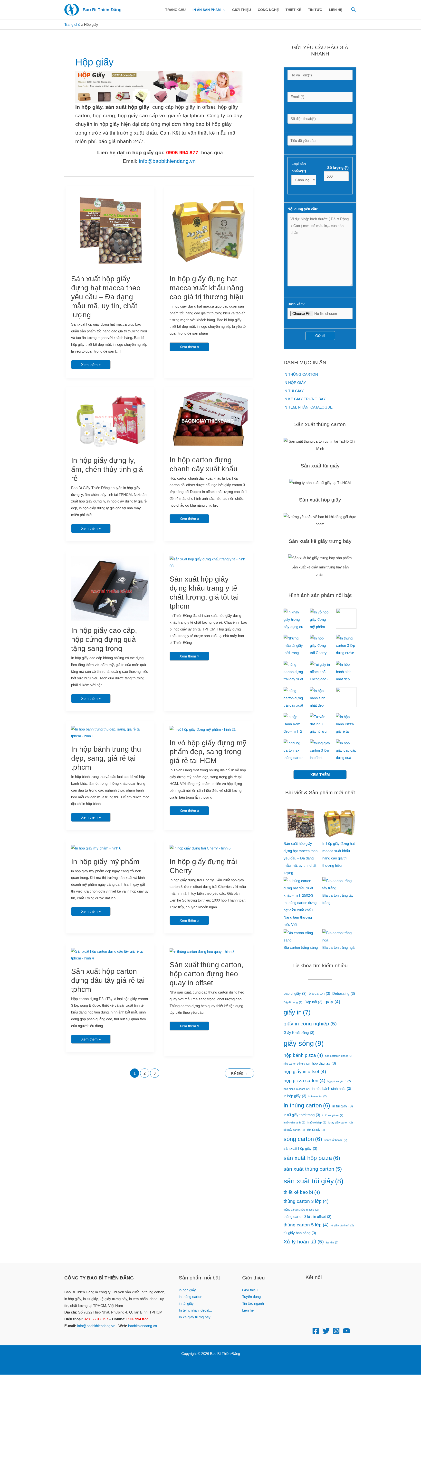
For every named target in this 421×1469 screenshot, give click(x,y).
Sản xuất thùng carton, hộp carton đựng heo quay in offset (206, 974)
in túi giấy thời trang (302, 1115)
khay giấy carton (340, 1122)
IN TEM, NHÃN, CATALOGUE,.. (309, 407)
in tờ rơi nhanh (294, 1122)
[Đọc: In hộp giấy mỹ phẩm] (96, 848)
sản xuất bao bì (335, 1140)
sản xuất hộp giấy (300, 1148)
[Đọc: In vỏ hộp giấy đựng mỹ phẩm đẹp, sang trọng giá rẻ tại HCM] (203, 729)
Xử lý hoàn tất (304, 1242)
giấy (332, 1001)
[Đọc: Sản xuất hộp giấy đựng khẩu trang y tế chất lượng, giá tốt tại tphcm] (209, 562)
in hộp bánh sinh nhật (331, 1088)
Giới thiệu (250, 1290)
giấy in (297, 1012)
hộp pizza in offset (297, 1088)
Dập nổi (313, 1002)
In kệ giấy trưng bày (194, 1317)
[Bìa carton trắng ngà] (339, 936)
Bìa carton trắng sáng (301, 947)
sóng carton (303, 1139)
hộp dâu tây (324, 1063)
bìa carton (319, 993)
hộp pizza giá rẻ (339, 1081)
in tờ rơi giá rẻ (332, 1115)
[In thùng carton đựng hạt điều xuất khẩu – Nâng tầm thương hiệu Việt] (301, 888)
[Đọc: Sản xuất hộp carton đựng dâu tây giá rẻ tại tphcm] (110, 954)
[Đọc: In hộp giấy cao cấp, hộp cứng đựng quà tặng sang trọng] (110, 588)
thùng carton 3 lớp (306, 1201)
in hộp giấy (295, 1096)
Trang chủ (72, 24)
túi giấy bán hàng (300, 1233)
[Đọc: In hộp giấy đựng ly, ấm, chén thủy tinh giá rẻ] (110, 421)
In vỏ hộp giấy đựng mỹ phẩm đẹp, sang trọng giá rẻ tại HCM (208, 752)
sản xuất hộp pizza (312, 1158)
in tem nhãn (317, 1096)
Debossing (343, 993)
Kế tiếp (239, 1073)
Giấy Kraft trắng (299, 1033)
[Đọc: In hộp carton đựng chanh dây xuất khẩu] (209, 421)
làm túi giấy (316, 1129)
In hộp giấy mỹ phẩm (105, 862)
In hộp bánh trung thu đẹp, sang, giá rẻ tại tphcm (106, 758)
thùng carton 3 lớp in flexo (301, 1209)
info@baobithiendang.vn (167, 161)
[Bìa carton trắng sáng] (301, 936)
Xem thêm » (91, 363)
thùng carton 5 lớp (306, 1224)
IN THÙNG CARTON (301, 374)
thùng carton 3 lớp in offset (307, 1216)
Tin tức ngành (253, 1303)
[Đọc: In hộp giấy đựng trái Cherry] (200, 848)
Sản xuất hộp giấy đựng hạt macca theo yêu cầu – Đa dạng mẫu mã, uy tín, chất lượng (106, 297)
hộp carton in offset (338, 1055)
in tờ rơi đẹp (316, 1122)
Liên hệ (248, 1310)
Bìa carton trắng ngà (338, 947)
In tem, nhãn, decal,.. (195, 1310)
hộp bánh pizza (303, 1055)
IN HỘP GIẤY (295, 383)
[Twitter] (326, 1330)
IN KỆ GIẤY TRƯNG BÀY (305, 399)
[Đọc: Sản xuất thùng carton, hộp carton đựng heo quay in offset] (202, 951)
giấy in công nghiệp (310, 1024)
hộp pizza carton (304, 1080)
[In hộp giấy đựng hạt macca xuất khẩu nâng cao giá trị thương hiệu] (339, 823)
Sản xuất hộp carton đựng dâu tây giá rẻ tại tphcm (108, 980)
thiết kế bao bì (302, 1192)
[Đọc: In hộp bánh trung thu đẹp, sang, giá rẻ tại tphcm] (110, 732)
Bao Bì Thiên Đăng (102, 9)
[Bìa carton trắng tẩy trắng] (339, 884)
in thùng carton (307, 1105)
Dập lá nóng (293, 1002)
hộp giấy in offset (305, 1071)
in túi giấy (342, 1106)
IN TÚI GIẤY (294, 391)
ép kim (332, 1242)
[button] (223, 9)
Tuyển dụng (251, 1297)
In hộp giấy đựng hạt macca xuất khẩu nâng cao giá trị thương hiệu (207, 288)
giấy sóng (304, 1043)
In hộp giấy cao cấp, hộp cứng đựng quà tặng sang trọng (104, 639)
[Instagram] (336, 1330)
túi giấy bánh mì (342, 1225)
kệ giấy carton (294, 1129)
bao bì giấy (295, 993)
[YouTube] (346, 1330)
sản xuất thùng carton (313, 1169)
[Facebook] (315, 1330)
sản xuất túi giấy (313, 1181)
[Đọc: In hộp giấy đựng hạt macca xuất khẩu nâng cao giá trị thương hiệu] (209, 230)
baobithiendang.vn (142, 1326)
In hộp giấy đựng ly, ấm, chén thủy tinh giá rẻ (107, 469)
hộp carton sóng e (297, 1063)
